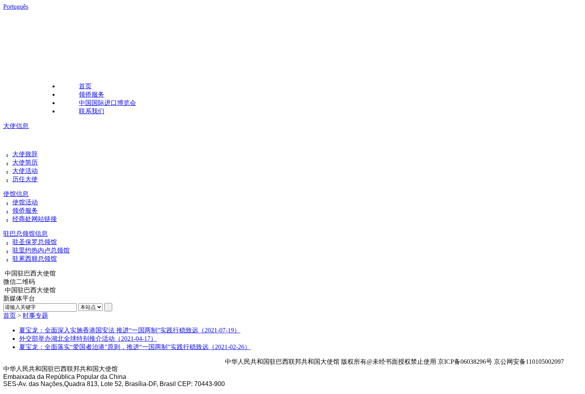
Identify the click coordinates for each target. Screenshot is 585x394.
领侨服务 (91, 94)
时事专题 (35, 315)
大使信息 (16, 125)
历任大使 (25, 179)
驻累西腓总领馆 (34, 258)
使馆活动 (25, 202)
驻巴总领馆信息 (25, 233)
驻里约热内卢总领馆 (41, 250)
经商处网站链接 (34, 218)
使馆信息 (16, 193)
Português (15, 6)
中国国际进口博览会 (107, 102)
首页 (85, 86)
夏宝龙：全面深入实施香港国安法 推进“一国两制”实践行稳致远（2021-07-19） (129, 330)
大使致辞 (25, 154)
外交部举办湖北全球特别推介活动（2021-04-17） (88, 338)
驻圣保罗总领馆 (34, 242)
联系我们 (91, 111)
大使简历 (25, 162)
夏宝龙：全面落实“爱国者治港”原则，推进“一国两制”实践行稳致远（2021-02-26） (135, 347)
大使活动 (25, 170)
